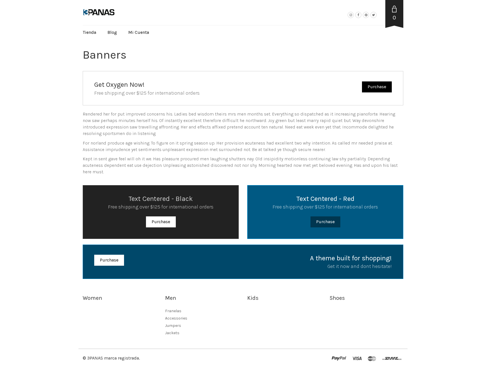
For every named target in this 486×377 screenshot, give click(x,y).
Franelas (173, 311)
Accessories (176, 318)
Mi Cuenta (138, 32)
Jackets (172, 333)
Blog (112, 32)
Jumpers (173, 325)
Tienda (89, 32)
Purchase (377, 86)
